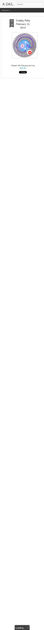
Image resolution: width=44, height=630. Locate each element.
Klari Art (23, 68)
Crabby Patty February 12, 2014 (23, 24)
